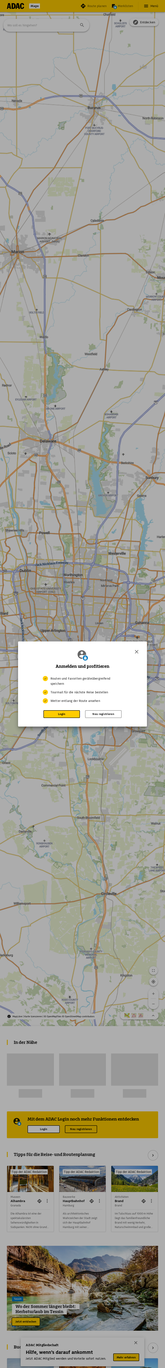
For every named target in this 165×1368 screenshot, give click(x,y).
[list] (82, 689)
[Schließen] (136, 652)
